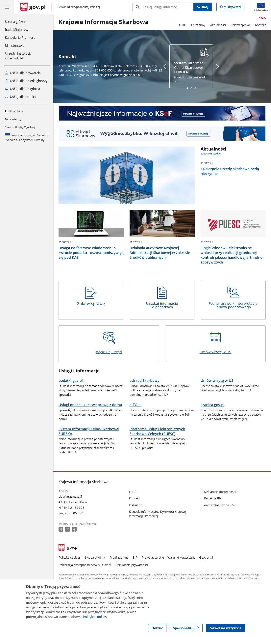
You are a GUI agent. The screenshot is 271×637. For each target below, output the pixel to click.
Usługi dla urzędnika (24, 89)
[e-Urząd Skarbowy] (162, 133)
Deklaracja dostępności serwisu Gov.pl (85, 565)
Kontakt (260, 25)
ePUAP (133, 492)
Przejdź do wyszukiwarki (190, 70)
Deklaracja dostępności (220, 492)
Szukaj (202, 7)
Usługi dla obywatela (25, 73)
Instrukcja (135, 505)
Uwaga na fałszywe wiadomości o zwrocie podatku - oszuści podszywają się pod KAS (91, 252)
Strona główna (20, 21)
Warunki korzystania (181, 557)
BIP (135, 557)
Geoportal (206, 557)
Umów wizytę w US (215, 351)
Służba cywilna (95, 557)
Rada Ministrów (16, 29)
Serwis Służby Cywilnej (20, 127)
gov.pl (73, 547)
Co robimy (198, 25)
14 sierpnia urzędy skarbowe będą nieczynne (230, 171)
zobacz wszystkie (211, 153)
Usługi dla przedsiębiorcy (28, 81)
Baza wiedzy (13, 119)
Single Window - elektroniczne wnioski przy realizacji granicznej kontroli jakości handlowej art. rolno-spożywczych (232, 254)
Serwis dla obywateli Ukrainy (26, 137)
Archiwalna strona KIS (219, 505)
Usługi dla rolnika (22, 97)
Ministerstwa (14, 45)
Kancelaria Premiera (20, 37)
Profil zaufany (14, 111)
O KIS (182, 25)
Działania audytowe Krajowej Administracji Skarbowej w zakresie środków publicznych (160, 252)
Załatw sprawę (241, 25)
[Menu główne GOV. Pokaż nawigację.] (7, 7)
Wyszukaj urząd (109, 351)
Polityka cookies (70, 557)
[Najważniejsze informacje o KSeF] (162, 113)
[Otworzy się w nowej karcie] (61, 529)
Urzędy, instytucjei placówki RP (18, 55)
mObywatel (232, 8)
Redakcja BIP (213, 498)
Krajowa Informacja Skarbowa (104, 22)
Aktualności (218, 25)
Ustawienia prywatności (131, 565)
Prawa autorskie (153, 557)
